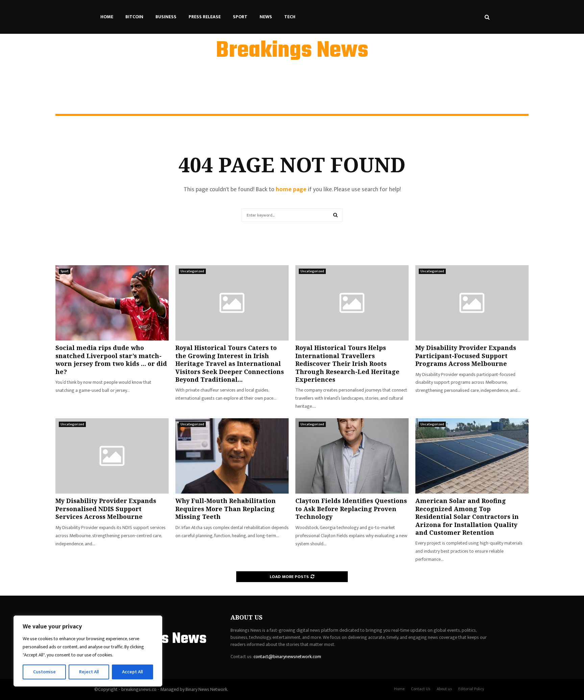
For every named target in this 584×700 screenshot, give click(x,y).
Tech (289, 17)
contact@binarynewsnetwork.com (287, 656)
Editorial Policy (471, 689)
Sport (240, 17)
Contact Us (420, 689)
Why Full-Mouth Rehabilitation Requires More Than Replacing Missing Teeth (225, 509)
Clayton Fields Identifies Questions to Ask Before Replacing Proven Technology (351, 509)
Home (106, 17)
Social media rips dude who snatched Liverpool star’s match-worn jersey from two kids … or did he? (111, 359)
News (266, 17)
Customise (44, 672)
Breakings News (292, 51)
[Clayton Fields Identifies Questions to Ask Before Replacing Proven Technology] (352, 456)
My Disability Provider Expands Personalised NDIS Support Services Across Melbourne (105, 509)
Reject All (89, 672)
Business (165, 17)
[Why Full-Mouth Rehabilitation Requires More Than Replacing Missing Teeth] (232, 456)
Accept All (132, 672)
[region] (88, 651)
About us (444, 689)
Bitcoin (134, 17)
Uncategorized (192, 271)
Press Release (205, 17)
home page (291, 189)
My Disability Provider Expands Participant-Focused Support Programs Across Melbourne (465, 356)
